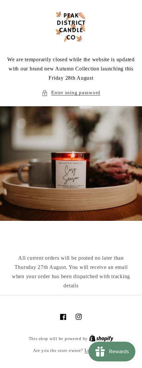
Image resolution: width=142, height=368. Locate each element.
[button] (71, 93)
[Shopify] (101, 338)
